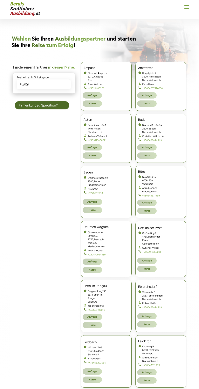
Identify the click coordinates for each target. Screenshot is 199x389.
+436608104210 (96, 310)
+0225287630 (95, 193)
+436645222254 (97, 362)
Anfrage (92, 95)
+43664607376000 (152, 88)
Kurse (92, 103)
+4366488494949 (152, 140)
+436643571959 (151, 195)
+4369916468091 (97, 140)
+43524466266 (96, 88)
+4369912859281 (151, 251)
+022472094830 (97, 254)
